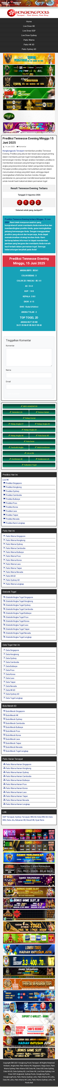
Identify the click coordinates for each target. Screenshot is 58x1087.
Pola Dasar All (43, 436)
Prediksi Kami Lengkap (15, 523)
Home (29, 21)
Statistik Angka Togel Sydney (18, 605)
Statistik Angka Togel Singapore (19, 597)
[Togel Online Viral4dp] (29, 128)
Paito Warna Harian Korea (16, 788)
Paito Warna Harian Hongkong (18, 768)
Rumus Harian (43, 412)
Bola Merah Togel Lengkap (16, 751)
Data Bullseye (11, 666)
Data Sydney (11, 658)
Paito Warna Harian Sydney (17, 772)
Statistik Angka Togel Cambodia (19, 609)
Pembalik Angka (17, 447)
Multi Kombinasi (43, 447)
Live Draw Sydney (29, 35)
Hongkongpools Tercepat (13, 151)
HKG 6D (33, 817)
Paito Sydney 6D (29, 49)
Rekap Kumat (30, 418)
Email (8, 381)
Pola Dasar (30, 441)
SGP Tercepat (8, 817)
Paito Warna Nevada (14, 572)
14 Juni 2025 (10, 147)
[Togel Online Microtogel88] (29, 834)
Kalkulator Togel (30, 465)
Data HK (32, 1068)
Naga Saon (45, 1066)
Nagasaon (37, 1066)
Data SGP (39, 1068)
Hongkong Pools (42, 1074)
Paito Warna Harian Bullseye (17, 780)
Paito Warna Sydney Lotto (27, 1077)
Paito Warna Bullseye (14, 552)
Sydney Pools (30, 1074)
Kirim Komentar (14, 394)
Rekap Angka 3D (43, 424)
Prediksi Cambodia (13, 495)
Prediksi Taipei (11, 515)
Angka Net (15, 1066)
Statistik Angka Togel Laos (16, 625)
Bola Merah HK (11, 715)
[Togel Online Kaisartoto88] (29, 938)
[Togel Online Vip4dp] (29, 973)
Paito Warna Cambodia (15, 548)
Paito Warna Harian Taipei (16, 796)
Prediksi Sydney (12, 491)
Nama (8, 370)
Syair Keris (39, 820)
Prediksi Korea (11, 507)
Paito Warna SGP (22, 1068)
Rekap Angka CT (16, 424)
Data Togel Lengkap (14, 698)
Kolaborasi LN (43, 459)
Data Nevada (11, 686)
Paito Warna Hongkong (15, 540)
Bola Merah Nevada (13, 747)
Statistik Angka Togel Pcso (16, 617)
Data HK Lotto (8, 1080)
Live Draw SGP (29, 31)
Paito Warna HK (26, 1066)
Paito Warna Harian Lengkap (17, 804)
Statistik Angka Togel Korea (17, 621)
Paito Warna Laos (13, 564)
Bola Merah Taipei (13, 743)
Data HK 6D (10, 690)
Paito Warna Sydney (14, 544)
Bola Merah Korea (13, 735)
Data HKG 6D (42, 817)
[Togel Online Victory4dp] (29, 858)
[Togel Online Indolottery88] (29, 1007)
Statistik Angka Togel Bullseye (18, 613)
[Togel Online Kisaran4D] (29, 93)
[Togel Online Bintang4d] (29, 904)
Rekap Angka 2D (30, 430)
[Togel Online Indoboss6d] (29, 846)
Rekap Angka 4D (16, 436)
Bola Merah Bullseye (14, 727)
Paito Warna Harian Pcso (16, 784)
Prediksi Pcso (11, 503)
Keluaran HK (20, 820)
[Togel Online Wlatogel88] (29, 915)
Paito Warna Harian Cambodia (18, 776)
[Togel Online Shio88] (29, 1042)
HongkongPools (9, 1077)
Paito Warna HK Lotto (46, 1077)
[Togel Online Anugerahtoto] (29, 996)
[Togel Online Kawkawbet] (29, 869)
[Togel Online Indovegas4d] (29, 1053)
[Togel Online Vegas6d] (29, 881)
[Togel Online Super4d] (29, 82)
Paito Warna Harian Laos (16, 792)
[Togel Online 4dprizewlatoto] (29, 927)
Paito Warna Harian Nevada (17, 800)
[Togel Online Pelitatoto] (29, 116)
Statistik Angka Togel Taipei (17, 629)
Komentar (22, 147)
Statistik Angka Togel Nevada (18, 633)
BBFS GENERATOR (30, 406)
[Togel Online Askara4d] (29, 892)
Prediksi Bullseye (12, 499)
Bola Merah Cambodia (15, 723)
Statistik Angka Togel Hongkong (19, 601)
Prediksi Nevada (12, 519)
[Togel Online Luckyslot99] (29, 961)
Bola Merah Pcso (12, 731)
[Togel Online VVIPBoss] (29, 59)
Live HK (6, 480)
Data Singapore (12, 650)
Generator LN (17, 412)
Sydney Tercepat (22, 817)
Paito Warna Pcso (13, 556)
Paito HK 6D (29, 44)
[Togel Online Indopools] (29, 1030)
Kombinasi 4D (17, 459)
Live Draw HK (29, 26)
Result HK (30, 820)
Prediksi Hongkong (13, 487)
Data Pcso (9, 670)
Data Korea (10, 674)
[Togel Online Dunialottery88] (29, 984)
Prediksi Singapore (13, 483)
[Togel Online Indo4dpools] (29, 950)
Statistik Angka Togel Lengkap (18, 637)
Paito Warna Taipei (13, 568)
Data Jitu (11, 820)
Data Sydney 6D (12, 694)
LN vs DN (30, 453)
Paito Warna (29, 40)
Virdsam (6, 1066)
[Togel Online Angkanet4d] (29, 1019)
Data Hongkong (12, 654)
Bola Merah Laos (12, 739)
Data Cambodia (12, 662)
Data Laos (9, 678)
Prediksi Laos (11, 511)
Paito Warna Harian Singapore (18, 764)
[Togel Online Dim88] (29, 70)
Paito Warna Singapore (15, 536)
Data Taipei (10, 682)
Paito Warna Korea (13, 560)
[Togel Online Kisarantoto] (29, 105)
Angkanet (20, 1074)
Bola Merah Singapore (15, 711)
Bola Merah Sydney (13, 719)
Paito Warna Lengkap (14, 584)
